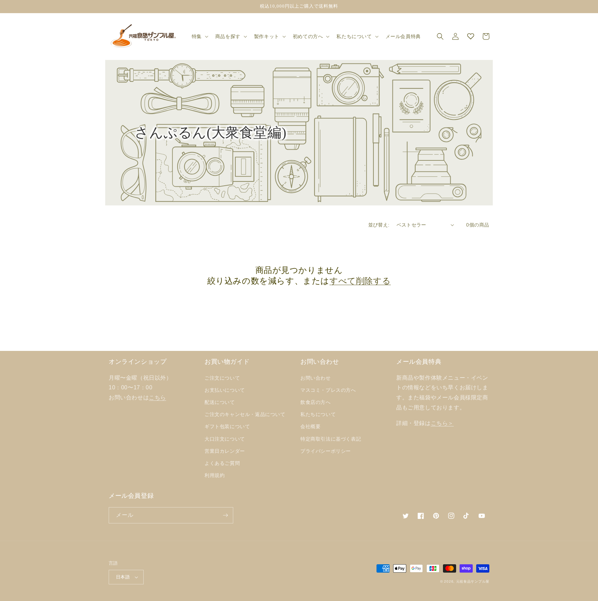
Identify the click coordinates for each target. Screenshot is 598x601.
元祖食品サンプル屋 (472, 581)
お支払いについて (225, 390)
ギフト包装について (227, 426)
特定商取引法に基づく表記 (330, 439)
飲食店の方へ (315, 402)
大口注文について (225, 439)
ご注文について (222, 378)
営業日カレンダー (225, 451)
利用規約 (215, 475)
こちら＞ (442, 423)
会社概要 (310, 426)
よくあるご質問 (222, 463)
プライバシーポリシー (325, 451)
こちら (157, 397)
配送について (220, 402)
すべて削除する (360, 280)
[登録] (225, 515)
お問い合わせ (315, 378)
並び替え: (379, 225)
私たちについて (318, 414)
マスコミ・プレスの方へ (328, 390)
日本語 (123, 577)
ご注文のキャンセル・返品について (245, 414)
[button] (199, 36)
